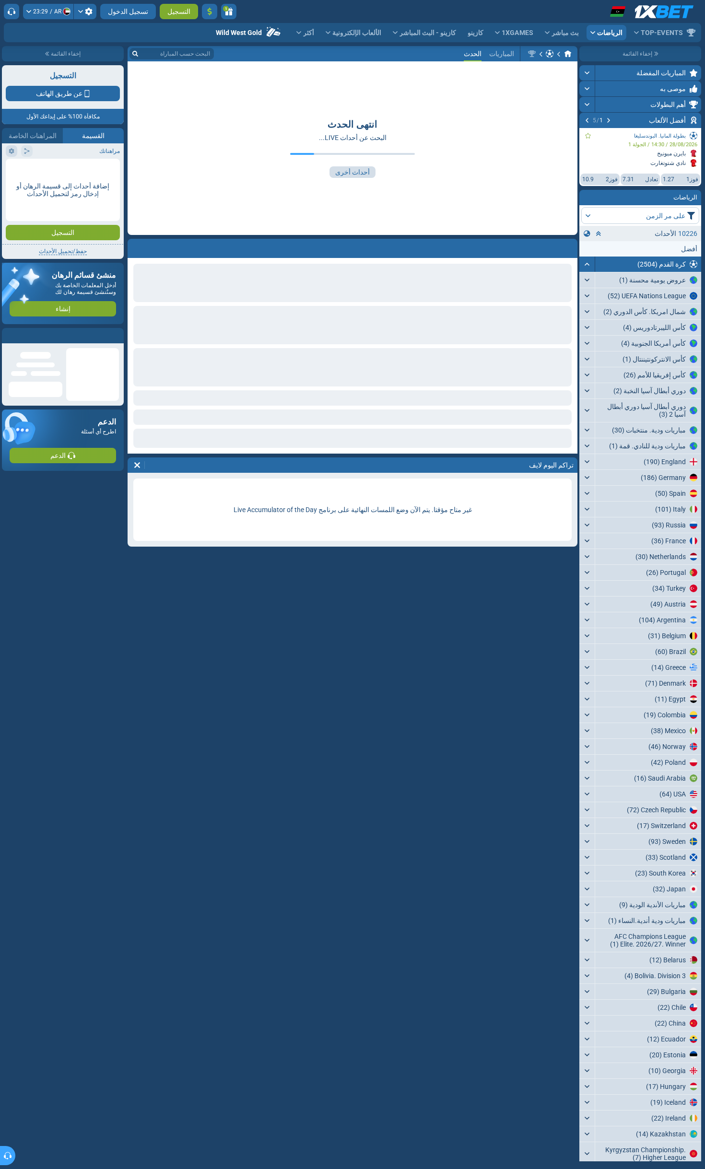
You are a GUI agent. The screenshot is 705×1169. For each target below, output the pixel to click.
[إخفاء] (587, 264)
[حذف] (137, 246)
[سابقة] (608, 120)
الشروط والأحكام (97, 171)
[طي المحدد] (598, 233)
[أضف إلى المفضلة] (588, 135)
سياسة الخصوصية (28, 171)
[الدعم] (11, 11)
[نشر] (587, 73)
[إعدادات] (85, 11)
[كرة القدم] (549, 53)
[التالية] (587, 120)
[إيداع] (209, 11)
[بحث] (135, 53)
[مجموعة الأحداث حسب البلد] (587, 233)
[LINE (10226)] (568, 53)
